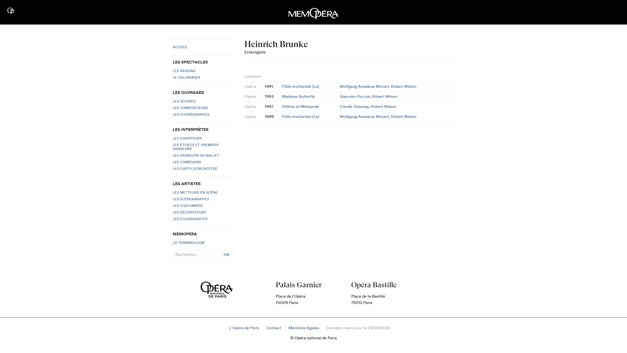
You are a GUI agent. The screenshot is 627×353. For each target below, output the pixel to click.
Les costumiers (188, 206)
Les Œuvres (184, 101)
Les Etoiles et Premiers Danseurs (196, 147)
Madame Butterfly (298, 97)
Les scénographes (191, 199)
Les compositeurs (190, 108)
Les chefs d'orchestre (195, 169)
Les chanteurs (187, 138)
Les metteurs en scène (195, 192)
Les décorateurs (189, 212)
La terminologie (189, 243)
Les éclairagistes (190, 219)
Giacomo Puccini (355, 97)
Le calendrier (186, 77)
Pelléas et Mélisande (300, 107)
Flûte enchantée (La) (300, 86)
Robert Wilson (403, 86)
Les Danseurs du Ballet (196, 155)
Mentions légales (304, 328)
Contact (273, 328)
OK (226, 255)
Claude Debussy (354, 107)
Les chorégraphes (191, 114)
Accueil (180, 47)
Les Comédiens (187, 162)
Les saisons (184, 71)
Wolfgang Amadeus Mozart (364, 86)
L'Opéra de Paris (244, 328)
